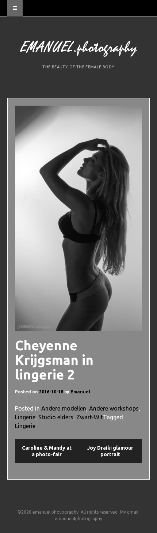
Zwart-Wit (89, 417)
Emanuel (80, 391)
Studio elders (55, 417)
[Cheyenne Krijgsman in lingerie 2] (78, 218)
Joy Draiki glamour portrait (110, 451)
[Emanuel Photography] (78, 49)
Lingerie (25, 417)
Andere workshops (114, 408)
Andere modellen (63, 408)
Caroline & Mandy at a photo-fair (47, 451)
